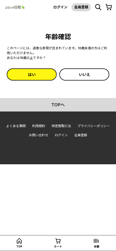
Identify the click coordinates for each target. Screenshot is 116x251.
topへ (58, 104)
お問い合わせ (38, 135)
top (19, 246)
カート (58, 246)
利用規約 (38, 126)
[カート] (108, 7)
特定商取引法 (61, 126)
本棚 (96, 246)
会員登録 (81, 7)
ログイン (60, 7)
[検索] (98, 7)
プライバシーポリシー (93, 126)
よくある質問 (16, 126)
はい (32, 74)
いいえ (84, 74)
